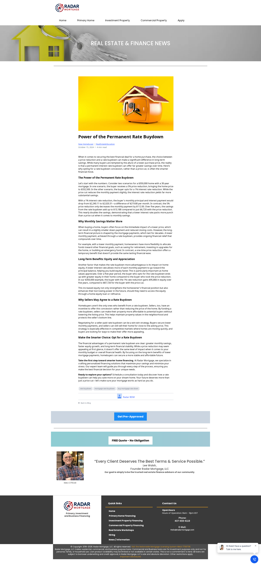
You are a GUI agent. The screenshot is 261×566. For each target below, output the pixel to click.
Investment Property (117, 20)
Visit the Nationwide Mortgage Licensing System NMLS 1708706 (160, 546)
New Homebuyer (86, 144)
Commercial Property (154, 20)
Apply (181, 20)
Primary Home (85, 20)
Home (62, 20)
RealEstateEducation (105, 144)
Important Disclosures (130, 556)
